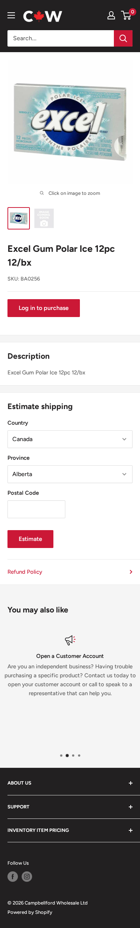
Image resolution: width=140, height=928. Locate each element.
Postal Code (23, 493)
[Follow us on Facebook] (12, 876)
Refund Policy (24, 571)
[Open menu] (11, 15)
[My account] (111, 15)
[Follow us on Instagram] (27, 876)
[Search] (123, 38)
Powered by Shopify (29, 912)
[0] (126, 15)
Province (18, 458)
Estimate (30, 538)
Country (17, 422)
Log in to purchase (44, 307)
